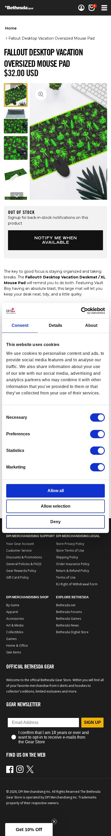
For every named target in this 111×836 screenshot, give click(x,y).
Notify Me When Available (55, 240)
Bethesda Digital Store (72, 632)
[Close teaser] (54, 821)
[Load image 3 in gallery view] (16, 148)
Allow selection (55, 506)
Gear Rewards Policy (21, 570)
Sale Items (13, 652)
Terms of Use (66, 577)
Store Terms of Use (70, 550)
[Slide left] (16, 87)
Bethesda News (67, 625)
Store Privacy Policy (70, 544)
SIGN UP (92, 722)
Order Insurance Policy (72, 564)
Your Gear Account (20, 544)
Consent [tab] (20, 325)
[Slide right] (16, 196)
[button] (91, 7)
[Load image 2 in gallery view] (16, 121)
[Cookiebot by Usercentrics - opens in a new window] (82, 310)
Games (11, 639)
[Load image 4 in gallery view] (16, 174)
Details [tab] (55, 325)
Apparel (12, 612)
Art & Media (14, 625)
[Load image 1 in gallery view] (16, 95)
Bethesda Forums (69, 612)
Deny (55, 522)
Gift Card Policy (17, 577)
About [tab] (91, 325)
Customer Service (19, 550)
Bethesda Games (68, 618)
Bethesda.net (65, 605)
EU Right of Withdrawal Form (77, 584)
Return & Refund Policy (72, 570)
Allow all (55, 490)
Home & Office (17, 645)
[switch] (97, 434)
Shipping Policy (67, 557)
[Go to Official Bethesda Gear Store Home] (21, 8)
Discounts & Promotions (24, 557)
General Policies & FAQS (23, 564)
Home (11, 28)
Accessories (15, 618)
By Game (12, 605)
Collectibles (14, 632)
